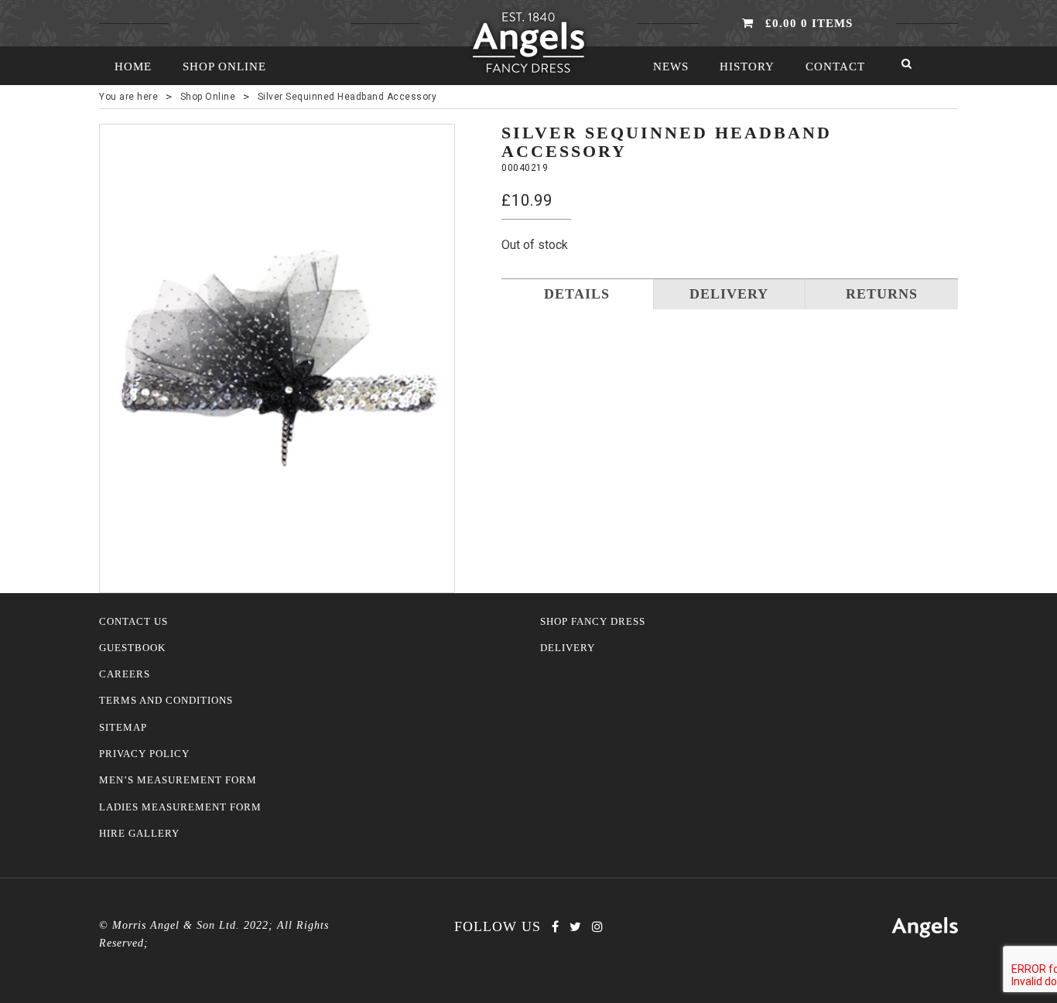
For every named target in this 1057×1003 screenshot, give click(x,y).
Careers (124, 674)
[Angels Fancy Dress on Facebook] (555, 926)
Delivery (567, 648)
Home (133, 66)
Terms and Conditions (166, 700)
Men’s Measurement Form (178, 780)
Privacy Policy (144, 754)
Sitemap (123, 727)
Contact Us (133, 621)
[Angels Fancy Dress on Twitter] (575, 926)
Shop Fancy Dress (592, 621)
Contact (835, 66)
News (671, 66)
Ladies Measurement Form (180, 807)
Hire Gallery (139, 833)
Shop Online (224, 66)
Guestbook (132, 648)
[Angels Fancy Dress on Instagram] (597, 926)
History (747, 66)
